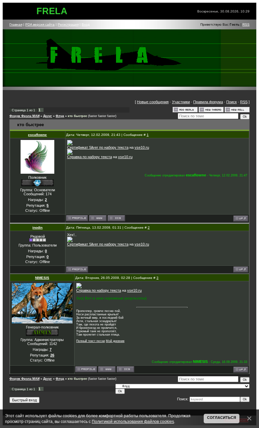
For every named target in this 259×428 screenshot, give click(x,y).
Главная (15, 24)
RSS (246, 24)
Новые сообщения (153, 102)
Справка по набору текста (89, 157)
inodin (37, 227)
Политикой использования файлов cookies (133, 421)
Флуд (60, 116)
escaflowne (37, 135)
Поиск (231, 102)
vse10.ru (142, 147)
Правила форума (208, 102)
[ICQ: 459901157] (125, 369)
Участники (181, 102)
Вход (86, 24)
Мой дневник (115, 341)
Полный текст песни (90, 341)
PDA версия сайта (40, 24)
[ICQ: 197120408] (116, 218)
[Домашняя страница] (98, 218)
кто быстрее (77, 116)
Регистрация (68, 24)
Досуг (47, 116)
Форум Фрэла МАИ (24, 116)
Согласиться (221, 418)
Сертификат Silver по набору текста (97, 147)
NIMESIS (42, 278)
